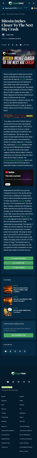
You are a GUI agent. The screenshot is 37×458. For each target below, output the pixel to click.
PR (20, 409)
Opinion (22, 396)
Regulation (23, 413)
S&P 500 (22, 421)
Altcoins (4, 409)
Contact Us (5, 447)
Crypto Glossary (24, 443)
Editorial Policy (6, 443)
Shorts (21, 417)
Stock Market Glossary (26, 447)
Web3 (21, 400)
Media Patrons (6, 439)
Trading (4, 413)
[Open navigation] (3, 3)
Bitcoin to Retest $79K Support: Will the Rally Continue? (20, 290)
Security (22, 404)
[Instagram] (15, 351)
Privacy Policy (5, 434)
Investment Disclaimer (26, 439)
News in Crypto (24, 451)
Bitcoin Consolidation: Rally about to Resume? (22, 300)
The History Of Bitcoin (26, 430)
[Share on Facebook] (8, 45)
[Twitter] (25, 351)
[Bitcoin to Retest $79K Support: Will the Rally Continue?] (8, 289)
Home (3, 14)
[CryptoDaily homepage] (16, 3)
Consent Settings (24, 426)
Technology (5, 417)
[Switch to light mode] (33, 3)
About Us (4, 426)
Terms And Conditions (8, 430)
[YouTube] (6, 351)
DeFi (3, 404)
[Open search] (29, 3)
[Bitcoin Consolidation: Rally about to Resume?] (8, 300)
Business (4, 421)
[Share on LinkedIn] (16, 45)
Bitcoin (3, 396)
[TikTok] (10, 351)
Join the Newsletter (18, 335)
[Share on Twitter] (12, 45)
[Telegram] (20, 351)
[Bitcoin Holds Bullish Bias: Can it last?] (8, 312)
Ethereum (4, 400)
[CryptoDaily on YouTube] (20, 45)
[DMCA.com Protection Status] (7, 387)
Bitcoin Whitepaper (25, 434)
